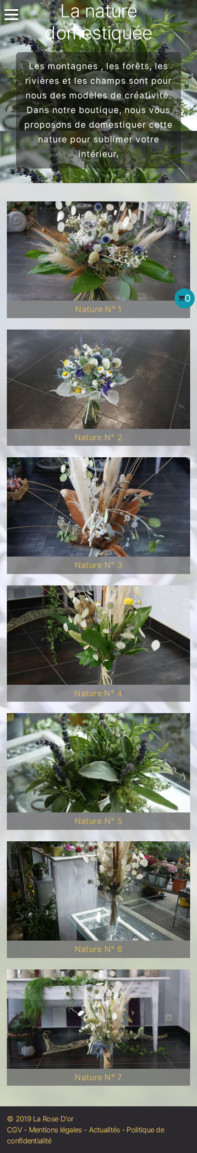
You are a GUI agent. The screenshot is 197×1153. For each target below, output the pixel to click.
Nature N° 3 (99, 565)
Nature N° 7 (98, 1077)
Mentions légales (55, 1129)
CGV (14, 1129)
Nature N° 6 (99, 949)
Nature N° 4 (98, 693)
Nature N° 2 (99, 437)
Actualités (104, 1129)
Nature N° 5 (99, 821)
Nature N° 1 (98, 309)
